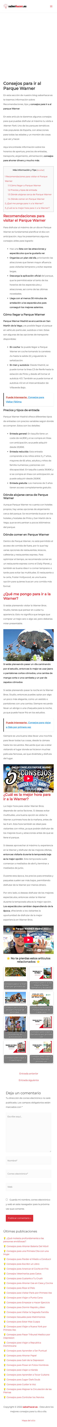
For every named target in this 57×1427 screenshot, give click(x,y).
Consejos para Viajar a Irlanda (22, 1370)
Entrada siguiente (29, 1080)
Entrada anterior (28, 1073)
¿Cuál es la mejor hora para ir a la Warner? (27, 208)
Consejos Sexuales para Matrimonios (26, 1317)
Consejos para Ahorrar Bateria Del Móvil (27, 1246)
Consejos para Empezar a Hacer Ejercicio (28, 1302)
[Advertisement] (28, 42)
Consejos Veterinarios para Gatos (24, 1273)
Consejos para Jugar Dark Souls (23, 1379)
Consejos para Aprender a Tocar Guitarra (28, 1374)
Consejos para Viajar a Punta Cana (25, 1297)
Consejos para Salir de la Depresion (25, 1360)
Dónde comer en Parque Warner (26, 199)
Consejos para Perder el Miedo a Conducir (29, 1259)
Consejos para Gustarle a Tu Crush (25, 1278)
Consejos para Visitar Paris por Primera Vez (29, 1292)
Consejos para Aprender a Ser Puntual (27, 1350)
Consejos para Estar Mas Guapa (23, 1321)
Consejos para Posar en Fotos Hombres (28, 1365)
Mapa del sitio (28, 1420)
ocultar (40, 170)
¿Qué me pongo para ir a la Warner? (24, 203)
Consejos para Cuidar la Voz (21, 1384)
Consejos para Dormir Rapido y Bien (26, 1307)
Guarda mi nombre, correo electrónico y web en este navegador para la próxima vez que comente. (28, 1204)
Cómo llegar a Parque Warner (24, 185)
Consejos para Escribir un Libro (23, 1264)
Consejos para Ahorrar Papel (22, 1355)
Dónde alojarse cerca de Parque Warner (30, 194)
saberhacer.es (30, 1407)
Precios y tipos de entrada (22, 190)
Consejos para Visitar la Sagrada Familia (28, 1312)
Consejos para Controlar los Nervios (25, 1397)
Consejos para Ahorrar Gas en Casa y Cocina (30, 1283)
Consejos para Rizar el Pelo (21, 1288)
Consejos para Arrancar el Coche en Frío (28, 1268)
